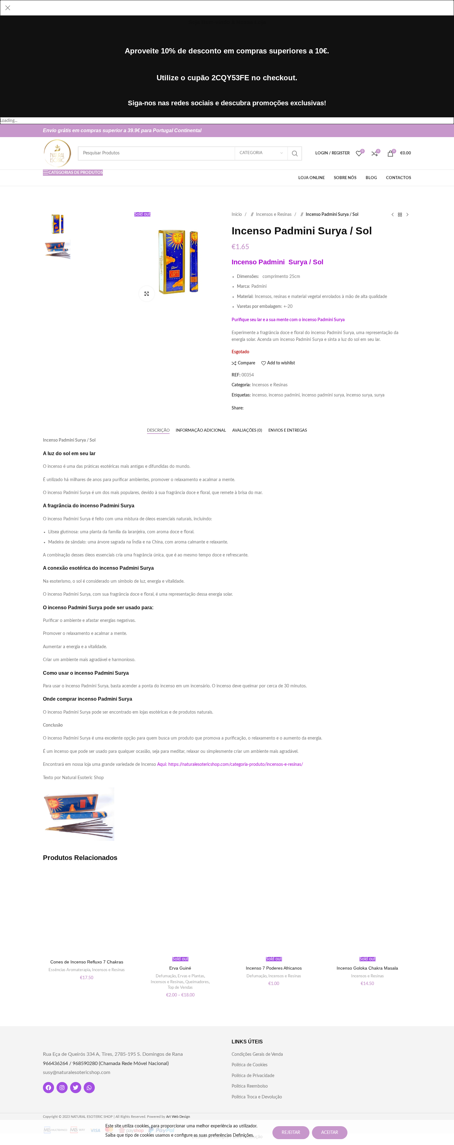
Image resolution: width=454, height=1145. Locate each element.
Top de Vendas (180, 987)
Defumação (166, 976)
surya (379, 395)
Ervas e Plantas (191, 976)
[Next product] (407, 214)
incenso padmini (284, 395)
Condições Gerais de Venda (257, 1054)
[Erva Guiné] (180, 912)
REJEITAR (291, 1132)
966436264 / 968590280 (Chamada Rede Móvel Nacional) (106, 1063)
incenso (259, 395)
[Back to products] (400, 214)
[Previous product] (392, 214)
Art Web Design (178, 1116)
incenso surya (359, 395)
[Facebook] (48, 1087)
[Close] (7, 7)
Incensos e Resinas (274, 214)
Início (237, 214)
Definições (243, 1135)
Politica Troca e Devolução (257, 1097)
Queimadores (197, 982)
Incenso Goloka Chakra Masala (367, 968)
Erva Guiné (180, 968)
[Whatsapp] (89, 1087)
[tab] (158, 430)
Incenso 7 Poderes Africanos (274, 968)
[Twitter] (75, 1087)
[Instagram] (62, 1087)
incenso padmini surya (323, 395)
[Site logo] (57, 153)
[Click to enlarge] (146, 293)
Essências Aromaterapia (69, 970)
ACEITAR (329, 1132)
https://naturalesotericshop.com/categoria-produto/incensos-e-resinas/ (235, 764)
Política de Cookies (249, 1065)
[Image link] (383, 1052)
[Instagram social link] (406, 131)
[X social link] (396, 131)
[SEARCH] (295, 153)
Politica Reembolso (250, 1086)
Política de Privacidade (253, 1076)
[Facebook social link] (386, 131)
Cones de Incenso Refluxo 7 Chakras (86, 961)
